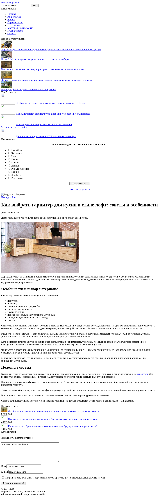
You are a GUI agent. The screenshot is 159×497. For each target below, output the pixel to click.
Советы (11, 33)
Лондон (15, 165)
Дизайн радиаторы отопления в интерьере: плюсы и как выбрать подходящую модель (46, 80)
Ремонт (11, 19)
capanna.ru (142, 374)
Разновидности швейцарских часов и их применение (44, 124)
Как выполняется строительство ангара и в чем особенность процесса (53, 113)
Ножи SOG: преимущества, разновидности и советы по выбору (35, 59)
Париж (15, 172)
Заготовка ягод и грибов (14, 127)
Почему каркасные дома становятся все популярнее (28, 89)
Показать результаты (79, 189)
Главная (11, 14)
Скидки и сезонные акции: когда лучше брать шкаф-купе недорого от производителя (53, 419)
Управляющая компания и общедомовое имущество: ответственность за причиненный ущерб (51, 49)
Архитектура (14, 16)
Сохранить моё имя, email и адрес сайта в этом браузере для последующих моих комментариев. (55, 477)
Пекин (14, 159)
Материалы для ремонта (20, 28)
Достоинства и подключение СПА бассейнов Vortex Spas (46, 136)
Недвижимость (15, 30)
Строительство (15, 22)
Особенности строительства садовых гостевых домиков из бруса (50, 103)
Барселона (16, 153)
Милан (15, 162)
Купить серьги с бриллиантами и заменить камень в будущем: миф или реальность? (52, 426)
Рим (13, 156)
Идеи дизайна (14, 25)
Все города (17, 178)
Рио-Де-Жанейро (20, 168)
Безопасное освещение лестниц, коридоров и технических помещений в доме (42, 69)
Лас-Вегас (16, 175)
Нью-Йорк (17, 150)
